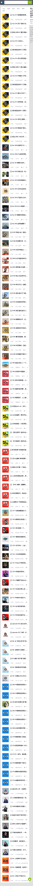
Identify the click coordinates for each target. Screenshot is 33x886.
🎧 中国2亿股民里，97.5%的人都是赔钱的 (18, 850)
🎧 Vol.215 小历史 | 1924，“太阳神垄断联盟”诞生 (18, 41)
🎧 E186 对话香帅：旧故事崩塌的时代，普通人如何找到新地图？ (18, 345)
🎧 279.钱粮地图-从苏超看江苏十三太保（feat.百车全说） (18, 737)
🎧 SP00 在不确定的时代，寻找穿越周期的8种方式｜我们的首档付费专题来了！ (19, 258)
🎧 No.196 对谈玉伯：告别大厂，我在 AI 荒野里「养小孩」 (19, 171)
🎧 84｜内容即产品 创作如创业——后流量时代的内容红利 (18, 859)
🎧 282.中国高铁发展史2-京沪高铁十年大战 (18, 711)
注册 (31, 23)
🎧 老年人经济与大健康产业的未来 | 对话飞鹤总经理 (19, 824)
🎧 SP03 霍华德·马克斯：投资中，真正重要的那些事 (18, 267)
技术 (18, 8)
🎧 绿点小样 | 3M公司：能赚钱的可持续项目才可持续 (18, 137)
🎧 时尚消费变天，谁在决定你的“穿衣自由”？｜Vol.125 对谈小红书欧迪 (19, 493)
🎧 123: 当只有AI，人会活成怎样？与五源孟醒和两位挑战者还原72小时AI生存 (18, 545)
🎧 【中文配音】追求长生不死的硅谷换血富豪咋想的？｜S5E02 (19, 441)
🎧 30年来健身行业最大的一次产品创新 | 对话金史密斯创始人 (18, 806)
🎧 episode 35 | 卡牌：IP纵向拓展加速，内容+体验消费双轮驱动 (19, 632)
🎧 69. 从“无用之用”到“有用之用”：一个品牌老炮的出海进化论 (19, 641)
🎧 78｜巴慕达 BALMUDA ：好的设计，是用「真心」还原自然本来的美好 (18, 676)
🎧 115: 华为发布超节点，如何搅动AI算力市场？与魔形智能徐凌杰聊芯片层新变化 (18, 615)
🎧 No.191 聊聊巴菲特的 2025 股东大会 (18, 215)
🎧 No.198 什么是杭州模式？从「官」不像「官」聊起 (18, 154)
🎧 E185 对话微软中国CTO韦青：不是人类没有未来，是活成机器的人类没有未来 (18, 354)
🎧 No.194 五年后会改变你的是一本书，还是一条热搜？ (18, 189)
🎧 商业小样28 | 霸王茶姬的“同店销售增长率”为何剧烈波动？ (18, 32)
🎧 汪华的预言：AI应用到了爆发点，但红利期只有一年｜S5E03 (19, 424)
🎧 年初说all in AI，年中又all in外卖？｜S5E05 (18, 406)
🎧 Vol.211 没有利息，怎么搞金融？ (18, 102)
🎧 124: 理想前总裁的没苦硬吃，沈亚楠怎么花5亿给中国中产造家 (18, 537)
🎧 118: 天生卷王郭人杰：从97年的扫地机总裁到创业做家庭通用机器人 (18, 589)
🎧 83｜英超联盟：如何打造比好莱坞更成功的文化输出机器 (18, 867)
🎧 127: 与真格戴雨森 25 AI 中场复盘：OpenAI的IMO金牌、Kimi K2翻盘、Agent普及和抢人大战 (19, 511)
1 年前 (11, 19)
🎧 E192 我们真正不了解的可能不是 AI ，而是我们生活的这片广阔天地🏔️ (19, 293)
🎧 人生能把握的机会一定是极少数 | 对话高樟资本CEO (19, 798)
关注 (3, 8)
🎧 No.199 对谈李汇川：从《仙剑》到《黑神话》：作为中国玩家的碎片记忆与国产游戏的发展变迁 (18, 145)
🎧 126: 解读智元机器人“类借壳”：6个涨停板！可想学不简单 (18, 519)
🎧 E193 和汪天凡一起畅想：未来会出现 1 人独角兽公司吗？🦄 (18, 285)
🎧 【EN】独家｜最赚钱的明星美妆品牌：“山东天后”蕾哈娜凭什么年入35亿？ (18, 485)
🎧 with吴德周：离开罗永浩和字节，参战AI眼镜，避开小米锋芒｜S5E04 (19, 415)
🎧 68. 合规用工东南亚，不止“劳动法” (18, 650)
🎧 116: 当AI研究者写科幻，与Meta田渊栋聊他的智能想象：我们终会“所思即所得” (19, 606)
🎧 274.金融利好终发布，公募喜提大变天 (18, 780)
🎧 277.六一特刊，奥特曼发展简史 (19, 754)
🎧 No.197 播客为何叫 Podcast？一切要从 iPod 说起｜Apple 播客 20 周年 (19, 163)
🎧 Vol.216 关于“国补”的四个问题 (18, 24)
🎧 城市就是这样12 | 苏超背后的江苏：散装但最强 (19, 84)
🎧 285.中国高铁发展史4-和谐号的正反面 (18, 685)
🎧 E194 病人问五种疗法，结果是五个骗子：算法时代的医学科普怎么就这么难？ (18, 276)
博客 (23, 8)
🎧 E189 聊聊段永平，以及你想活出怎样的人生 (18, 319)
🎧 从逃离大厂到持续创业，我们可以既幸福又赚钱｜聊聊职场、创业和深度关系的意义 (19, 502)
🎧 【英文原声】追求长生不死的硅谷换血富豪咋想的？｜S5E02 (19, 432)
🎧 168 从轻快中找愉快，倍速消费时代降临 (19, 372)
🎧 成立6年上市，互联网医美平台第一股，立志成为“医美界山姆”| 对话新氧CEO (19, 789)
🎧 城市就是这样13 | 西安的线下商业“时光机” (19, 50)
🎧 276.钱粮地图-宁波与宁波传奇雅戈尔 (18, 763)
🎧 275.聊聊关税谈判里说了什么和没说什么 (18, 772)
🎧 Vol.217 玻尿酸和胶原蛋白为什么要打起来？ (18, 15)
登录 (26, 2)
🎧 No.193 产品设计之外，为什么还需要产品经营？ (18, 198)
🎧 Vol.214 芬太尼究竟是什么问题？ (19, 58)
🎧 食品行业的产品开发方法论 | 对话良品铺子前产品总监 (19, 815)
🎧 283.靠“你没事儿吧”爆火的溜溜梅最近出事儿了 (19, 702)
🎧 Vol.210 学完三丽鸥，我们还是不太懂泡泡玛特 (19, 119)
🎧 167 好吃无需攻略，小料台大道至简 (19, 380)
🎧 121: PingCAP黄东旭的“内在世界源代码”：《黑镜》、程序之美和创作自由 (18, 563)
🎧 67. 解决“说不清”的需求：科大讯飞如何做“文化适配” (19, 659)
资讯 (13, 8)
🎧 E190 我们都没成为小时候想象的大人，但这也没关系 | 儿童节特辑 (18, 311)
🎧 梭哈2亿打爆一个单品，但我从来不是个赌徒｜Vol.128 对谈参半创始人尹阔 (18, 467)
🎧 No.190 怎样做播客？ (18, 223)
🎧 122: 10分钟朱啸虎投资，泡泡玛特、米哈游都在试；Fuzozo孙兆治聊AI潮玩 (19, 554)
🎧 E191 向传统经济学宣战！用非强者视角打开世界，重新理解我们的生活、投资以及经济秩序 (18, 302)
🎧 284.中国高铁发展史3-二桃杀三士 (18, 693)
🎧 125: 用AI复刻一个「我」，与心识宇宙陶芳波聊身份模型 (18, 528)
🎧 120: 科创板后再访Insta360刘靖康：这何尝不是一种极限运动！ (18, 572)
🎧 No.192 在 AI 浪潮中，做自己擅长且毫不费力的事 (18, 206)
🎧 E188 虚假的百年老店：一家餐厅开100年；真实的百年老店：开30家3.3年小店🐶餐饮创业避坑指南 (18, 328)
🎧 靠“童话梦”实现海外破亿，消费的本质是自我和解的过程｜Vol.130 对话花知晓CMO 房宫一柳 (18, 450)
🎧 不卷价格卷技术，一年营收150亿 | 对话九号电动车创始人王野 (19, 832)
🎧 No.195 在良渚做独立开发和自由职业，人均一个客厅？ (18, 180)
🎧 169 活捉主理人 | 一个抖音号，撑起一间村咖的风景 (19, 363)
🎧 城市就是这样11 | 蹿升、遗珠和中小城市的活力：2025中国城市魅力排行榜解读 (19, 111)
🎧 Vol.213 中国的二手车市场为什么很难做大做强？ (19, 76)
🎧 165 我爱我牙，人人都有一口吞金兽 (19, 398)
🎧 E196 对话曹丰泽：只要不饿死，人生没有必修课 (18, 241)
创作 (3, 11)
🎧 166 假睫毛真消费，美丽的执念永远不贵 (19, 389)
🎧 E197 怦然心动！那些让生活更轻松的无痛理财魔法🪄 (18, 232)
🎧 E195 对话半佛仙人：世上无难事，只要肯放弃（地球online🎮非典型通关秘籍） (18, 250)
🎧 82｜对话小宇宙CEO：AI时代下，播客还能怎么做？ (18, 876)
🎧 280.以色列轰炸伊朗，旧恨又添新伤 (18, 728)
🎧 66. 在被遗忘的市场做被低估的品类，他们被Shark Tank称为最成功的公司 (18, 667)
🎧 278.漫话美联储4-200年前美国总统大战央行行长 (18, 745)
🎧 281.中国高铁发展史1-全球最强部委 (19, 719)
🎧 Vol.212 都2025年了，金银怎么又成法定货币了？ (18, 93)
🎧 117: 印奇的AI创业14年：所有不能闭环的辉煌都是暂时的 (18, 598)
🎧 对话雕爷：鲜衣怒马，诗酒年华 (19, 841)
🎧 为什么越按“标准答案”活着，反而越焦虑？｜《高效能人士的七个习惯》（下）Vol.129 (19, 458)
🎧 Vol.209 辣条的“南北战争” (18, 128)
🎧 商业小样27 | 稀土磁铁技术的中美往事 (19, 67)
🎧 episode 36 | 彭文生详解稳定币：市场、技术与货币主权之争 (18, 624)
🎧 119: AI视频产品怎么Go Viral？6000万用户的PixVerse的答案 (18, 580)
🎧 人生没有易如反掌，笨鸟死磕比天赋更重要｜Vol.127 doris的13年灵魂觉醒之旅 (19, 476)
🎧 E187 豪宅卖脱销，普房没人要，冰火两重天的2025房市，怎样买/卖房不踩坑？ (19, 337)
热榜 (8, 8)
